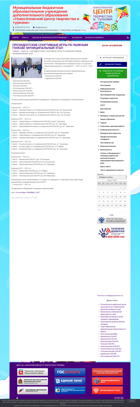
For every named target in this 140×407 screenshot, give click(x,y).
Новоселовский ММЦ (109, 334)
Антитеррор (105, 85)
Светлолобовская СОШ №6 (111, 349)
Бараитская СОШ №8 (108, 354)
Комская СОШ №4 (107, 344)
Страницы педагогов (109, 98)
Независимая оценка (109, 102)
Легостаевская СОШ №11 (110, 356)
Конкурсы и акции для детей (112, 116)
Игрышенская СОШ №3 (109, 341)
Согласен (132, 400)
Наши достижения (108, 146)
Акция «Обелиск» (107, 119)
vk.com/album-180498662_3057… (28, 192)
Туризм (103, 123)
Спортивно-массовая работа (112, 126)
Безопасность (106, 150)
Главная (15, 38)
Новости (25, 38)
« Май (111, 215)
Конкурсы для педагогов (110, 133)
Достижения (105, 109)
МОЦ (102, 112)
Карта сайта (105, 166)
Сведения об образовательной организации (49, 38)
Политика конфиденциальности (110, 295)
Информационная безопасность (107, 90)
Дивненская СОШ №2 (109, 339)
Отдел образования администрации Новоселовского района (113, 329)
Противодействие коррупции (112, 95)
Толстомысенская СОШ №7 (111, 351)
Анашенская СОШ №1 (109, 336)
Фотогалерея (77, 38)
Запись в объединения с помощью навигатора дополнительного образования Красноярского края (112, 158)
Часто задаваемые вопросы (112, 170)
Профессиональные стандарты (108, 138)
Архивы (100, 174)
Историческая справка (109, 82)
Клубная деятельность (109, 130)
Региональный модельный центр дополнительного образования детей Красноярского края (113, 306)
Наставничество (107, 143)
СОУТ (102, 105)
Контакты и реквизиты (94, 38)
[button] (127, 37)
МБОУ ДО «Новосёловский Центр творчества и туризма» (41, 365)
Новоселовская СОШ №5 (110, 346)
